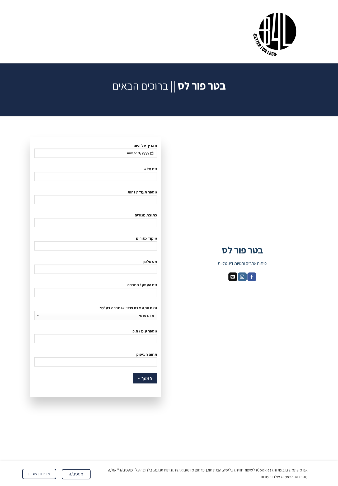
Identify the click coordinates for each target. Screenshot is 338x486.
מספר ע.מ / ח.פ (145, 331)
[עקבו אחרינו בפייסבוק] (251, 276)
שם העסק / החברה (142, 284)
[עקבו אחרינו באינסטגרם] (242, 276)
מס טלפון (150, 261)
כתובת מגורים (146, 214)
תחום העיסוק (146, 354)
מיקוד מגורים (146, 238)
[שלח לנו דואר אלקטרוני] (232, 276)
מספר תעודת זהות (142, 192)
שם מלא (150, 168)
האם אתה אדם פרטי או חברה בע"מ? (128, 307)
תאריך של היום (145, 145)
